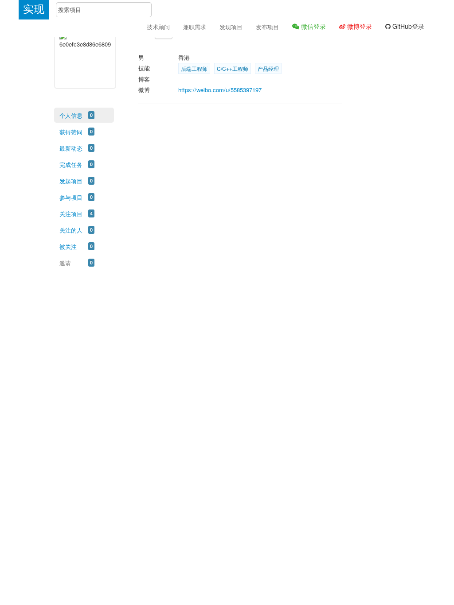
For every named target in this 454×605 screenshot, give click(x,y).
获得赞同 (70, 132)
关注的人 (70, 230)
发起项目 (70, 181)
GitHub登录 (407, 26)
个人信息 (70, 115)
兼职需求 (194, 27)
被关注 (68, 246)
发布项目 (267, 27)
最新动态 (70, 148)
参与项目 (70, 197)
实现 (33, 9)
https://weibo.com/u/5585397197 (220, 89)
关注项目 (70, 213)
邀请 (65, 263)
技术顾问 (158, 27)
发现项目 (231, 27)
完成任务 (70, 164)
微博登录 (358, 26)
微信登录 (312, 26)
